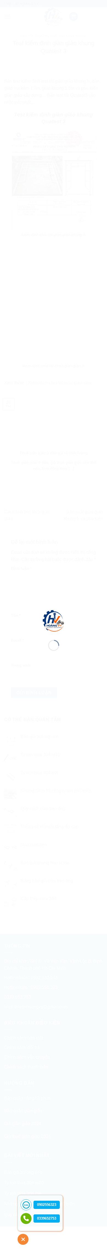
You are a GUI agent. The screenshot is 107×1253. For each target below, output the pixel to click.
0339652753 (46, 1218)
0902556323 (46, 1205)
